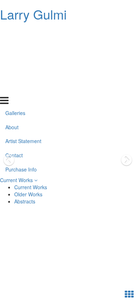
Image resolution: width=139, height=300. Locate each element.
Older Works (28, 194)
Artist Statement (23, 60)
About (12, 46)
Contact (14, 74)
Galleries (15, 32)
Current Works (17, 180)
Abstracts (24, 201)
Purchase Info (21, 88)
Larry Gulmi (33, 14)
